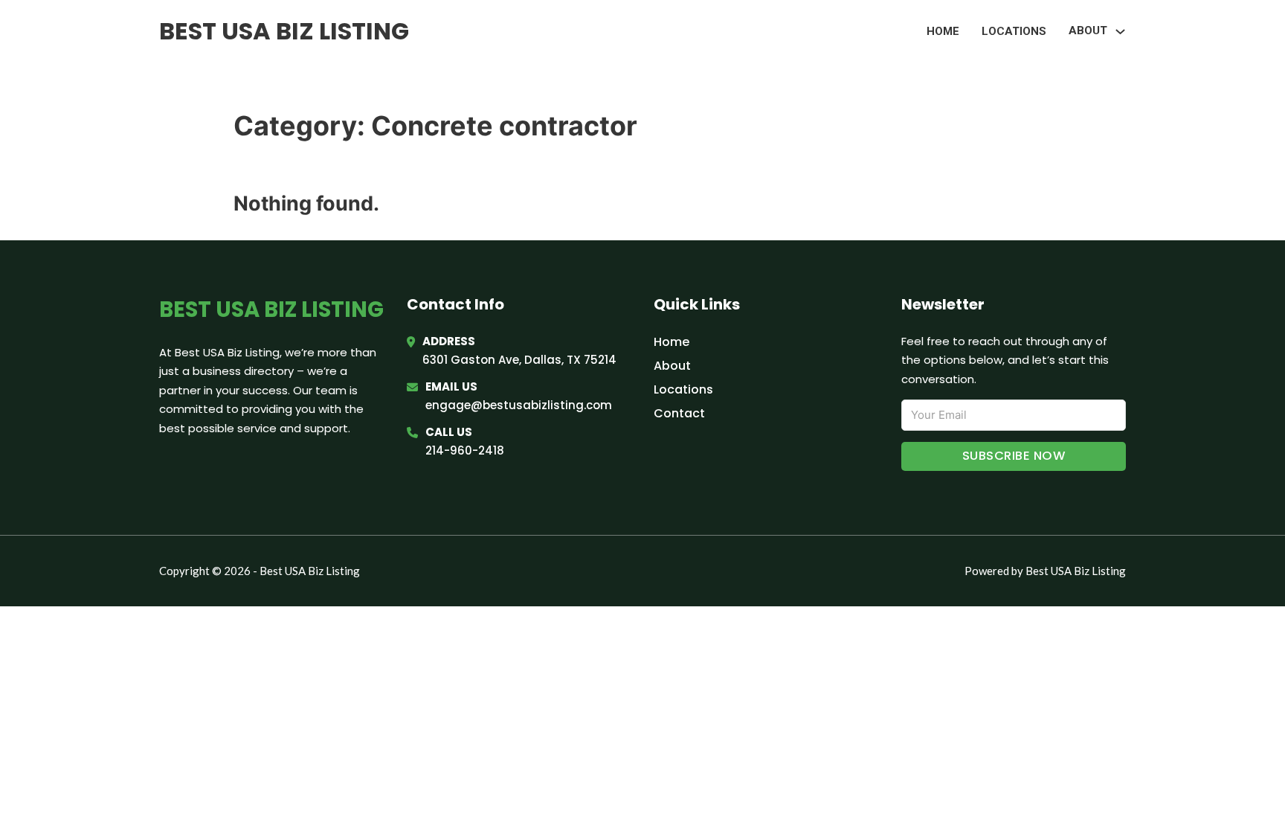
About (672, 365)
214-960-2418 (464, 450)
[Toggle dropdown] (1120, 31)
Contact (679, 413)
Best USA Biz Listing (284, 31)
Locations (1014, 31)
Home (943, 31)
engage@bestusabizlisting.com (518, 405)
